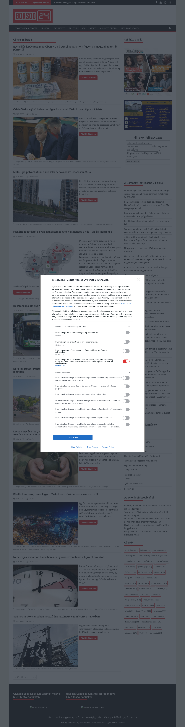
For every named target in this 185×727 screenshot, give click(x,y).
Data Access (92, 447)
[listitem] (92, 326)
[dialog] (92, 363)
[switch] (126, 332)
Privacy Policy (108, 447)
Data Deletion (77, 447)
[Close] (139, 280)
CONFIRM (73, 437)
